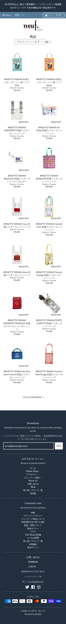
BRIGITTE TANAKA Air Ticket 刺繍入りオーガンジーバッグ (49, 130)
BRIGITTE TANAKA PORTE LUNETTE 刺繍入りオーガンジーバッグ (49, 323)
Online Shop (32, 471)
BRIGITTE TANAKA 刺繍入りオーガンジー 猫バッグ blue (17, 82)
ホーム (33, 468)
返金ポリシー (33, 528)
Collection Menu (32, 397)
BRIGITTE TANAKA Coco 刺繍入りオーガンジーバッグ (17, 225)
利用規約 (33, 544)
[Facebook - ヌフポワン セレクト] (33, 587)
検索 (33, 512)
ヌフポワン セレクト (37, 611)
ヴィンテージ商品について (33, 519)
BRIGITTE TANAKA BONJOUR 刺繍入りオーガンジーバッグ (49, 178)
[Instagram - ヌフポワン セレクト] (39, 587)
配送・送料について (33, 525)
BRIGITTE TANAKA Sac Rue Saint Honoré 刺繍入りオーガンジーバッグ (17, 374)
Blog (33, 487)
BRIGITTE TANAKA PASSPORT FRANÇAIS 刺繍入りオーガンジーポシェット (17, 325)
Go (59, 446)
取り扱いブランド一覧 (33, 490)
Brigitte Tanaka (17, 88)
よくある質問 (33, 538)
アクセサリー (32, 474)
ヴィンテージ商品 (32, 477)
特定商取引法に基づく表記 (33, 522)
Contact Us (33, 561)
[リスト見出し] (50, 42)
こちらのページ (37, 581)
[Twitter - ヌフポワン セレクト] (27, 587)
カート (55, 15)
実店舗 (33, 493)
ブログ (33, 531)
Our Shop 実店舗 (33, 534)
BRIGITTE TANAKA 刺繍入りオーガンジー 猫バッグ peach (49, 82)
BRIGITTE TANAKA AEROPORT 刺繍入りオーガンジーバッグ (17, 130)
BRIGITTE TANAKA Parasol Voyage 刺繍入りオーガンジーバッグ (49, 275)
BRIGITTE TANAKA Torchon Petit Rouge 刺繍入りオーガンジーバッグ (49, 374)
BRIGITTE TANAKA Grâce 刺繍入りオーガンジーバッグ (17, 274)
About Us (33, 480)
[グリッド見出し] (46, 42)
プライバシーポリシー (33, 515)
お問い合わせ (33, 484)
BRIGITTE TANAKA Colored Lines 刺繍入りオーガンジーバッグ (49, 226)
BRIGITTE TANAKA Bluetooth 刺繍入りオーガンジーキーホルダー (17, 178)
